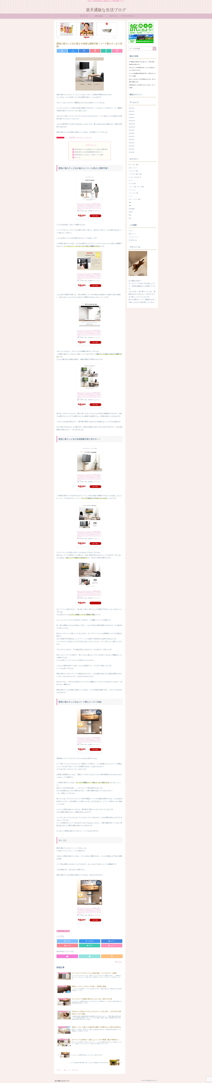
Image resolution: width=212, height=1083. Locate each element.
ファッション (132, 190)
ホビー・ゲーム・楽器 (134, 199)
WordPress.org (133, 240)
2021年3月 (131, 149)
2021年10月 (132, 127)
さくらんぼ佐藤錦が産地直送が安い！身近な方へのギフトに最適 (142, 75)
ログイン (131, 230)
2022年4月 (131, 111)
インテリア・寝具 (133, 171)
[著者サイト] (67, 956)
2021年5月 (131, 142)
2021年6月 (131, 139)
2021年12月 (132, 120)
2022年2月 (131, 114)
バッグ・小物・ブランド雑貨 (136, 186)
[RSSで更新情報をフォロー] (112, 956)
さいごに (77, 157)
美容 (130, 215)
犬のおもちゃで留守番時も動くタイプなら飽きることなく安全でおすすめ (142, 69)
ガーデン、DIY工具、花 (135, 177)
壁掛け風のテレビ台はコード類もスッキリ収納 (89, 154)
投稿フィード (132, 233)
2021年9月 (131, 130)
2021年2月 (131, 152)
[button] (154, 49)
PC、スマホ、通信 (133, 164)
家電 (130, 205)
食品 (130, 218)
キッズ (130, 180)
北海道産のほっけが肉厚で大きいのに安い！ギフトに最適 (142, 86)
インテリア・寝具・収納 (63, 931)
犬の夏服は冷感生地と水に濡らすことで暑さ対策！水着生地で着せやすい (142, 63)
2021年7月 (131, 136)
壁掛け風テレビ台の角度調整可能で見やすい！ (89, 152)
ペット (130, 196)
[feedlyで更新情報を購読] (89, 956)
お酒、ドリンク (133, 167)
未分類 (130, 212)
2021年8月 (131, 133)
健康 (130, 202)
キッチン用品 (132, 183)
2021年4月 (131, 146)
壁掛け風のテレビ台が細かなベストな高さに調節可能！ (91, 149)
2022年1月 (131, 117)
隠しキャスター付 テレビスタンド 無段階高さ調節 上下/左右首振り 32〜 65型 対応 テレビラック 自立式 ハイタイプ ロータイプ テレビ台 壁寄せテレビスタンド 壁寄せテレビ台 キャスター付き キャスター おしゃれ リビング (89, 206)
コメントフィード (133, 237)
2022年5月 (131, 108)
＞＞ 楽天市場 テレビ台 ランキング (78, 137)
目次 (88, 145)
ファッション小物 (133, 193)
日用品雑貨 (132, 208)
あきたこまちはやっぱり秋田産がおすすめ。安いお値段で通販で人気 (142, 80)
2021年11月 (132, 124)
